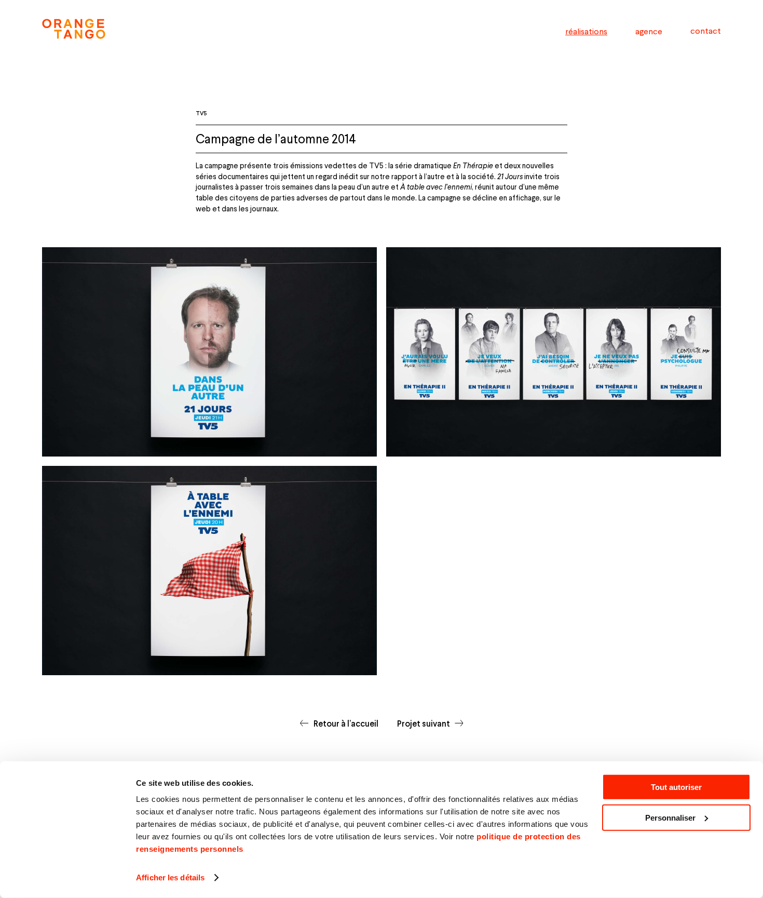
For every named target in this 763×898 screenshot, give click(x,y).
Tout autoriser (676, 787)
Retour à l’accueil (346, 723)
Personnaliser (670, 817)
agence (648, 31)
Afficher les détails (170, 877)
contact (705, 30)
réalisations (586, 31)
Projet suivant (423, 723)
